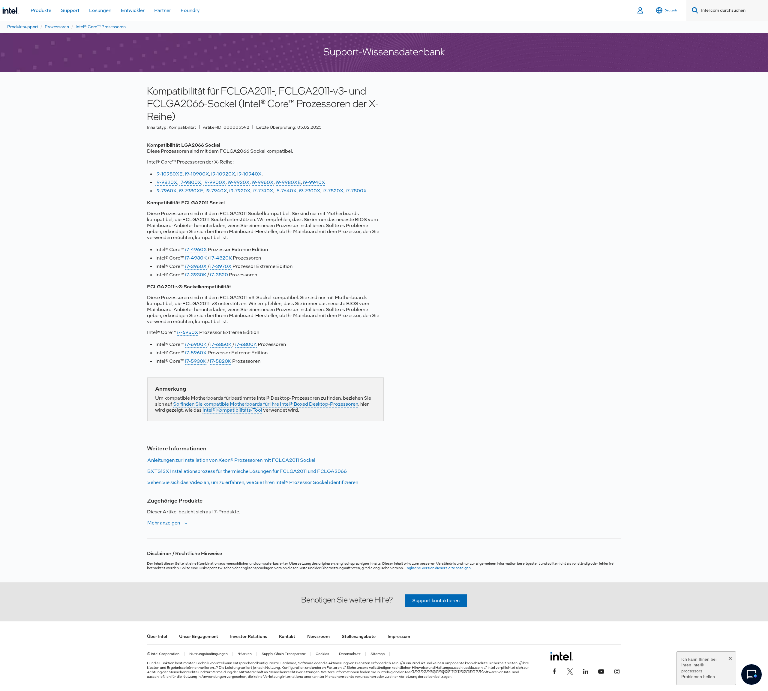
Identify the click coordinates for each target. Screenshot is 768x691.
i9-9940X (314, 182)
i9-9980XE (288, 182)
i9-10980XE (169, 174)
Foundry (190, 10)
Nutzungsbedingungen (208, 654)
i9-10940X (249, 174)
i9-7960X (166, 191)
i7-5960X (195, 353)
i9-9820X (166, 182)
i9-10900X (197, 174)
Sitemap (377, 654)
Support (70, 10)
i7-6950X (187, 332)
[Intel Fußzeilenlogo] (561, 656)
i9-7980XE (191, 191)
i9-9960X (263, 182)
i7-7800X (356, 191)
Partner (162, 10)
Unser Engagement (198, 636)
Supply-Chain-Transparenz (284, 654)
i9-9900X (214, 182)
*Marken (245, 654)
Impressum (399, 636)
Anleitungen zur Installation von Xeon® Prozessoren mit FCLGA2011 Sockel (231, 460)
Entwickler (133, 10)
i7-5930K (195, 361)
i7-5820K (220, 361)
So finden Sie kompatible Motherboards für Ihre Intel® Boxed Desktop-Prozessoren (265, 404)
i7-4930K (196, 258)
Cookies (322, 654)
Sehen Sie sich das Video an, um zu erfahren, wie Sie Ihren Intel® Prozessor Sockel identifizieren (252, 482)
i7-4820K (221, 258)
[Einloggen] (640, 10)
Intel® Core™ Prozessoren (101, 26)
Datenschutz (350, 654)
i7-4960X (196, 249)
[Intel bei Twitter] (570, 670)
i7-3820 (218, 275)
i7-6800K (246, 344)
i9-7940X (216, 191)
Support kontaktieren (436, 600)
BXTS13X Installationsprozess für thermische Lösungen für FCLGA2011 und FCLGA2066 (247, 471)
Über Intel (157, 636)
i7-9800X (190, 182)
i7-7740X (263, 191)
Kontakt (287, 636)
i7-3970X (221, 266)
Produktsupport (22, 26)
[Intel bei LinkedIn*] (585, 670)
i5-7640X (286, 191)
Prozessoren (57, 26)
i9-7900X (309, 191)
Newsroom (318, 636)
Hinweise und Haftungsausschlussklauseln (447, 667)
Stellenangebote (359, 636)
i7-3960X (196, 266)
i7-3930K (196, 275)
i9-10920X (223, 174)
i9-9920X (239, 182)
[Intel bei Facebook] (554, 670)
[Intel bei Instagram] (617, 670)
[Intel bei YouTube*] (601, 670)
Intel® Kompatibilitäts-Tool (232, 410)
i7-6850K (221, 344)
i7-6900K (196, 344)
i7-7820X (333, 191)
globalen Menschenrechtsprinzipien (420, 672)
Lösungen (100, 10)
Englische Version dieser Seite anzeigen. (438, 568)
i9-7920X (239, 191)
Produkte (41, 10)
